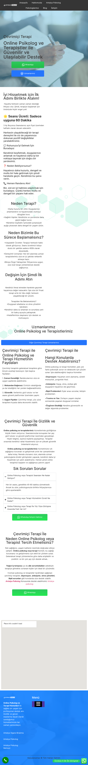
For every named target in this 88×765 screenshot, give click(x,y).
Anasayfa (23, 2)
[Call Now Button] (5, 760)
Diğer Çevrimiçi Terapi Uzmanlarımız (44, 342)
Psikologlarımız (32, 8)
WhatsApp (29, 65)
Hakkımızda (37, 2)
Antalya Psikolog (53, 2)
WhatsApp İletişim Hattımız (31, 517)
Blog (45, 8)
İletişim (54, 8)
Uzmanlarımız (29, 73)
